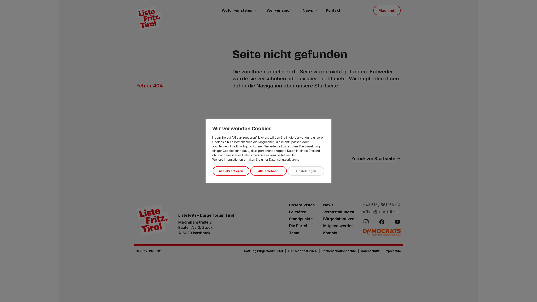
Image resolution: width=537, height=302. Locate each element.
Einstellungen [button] (306, 171)
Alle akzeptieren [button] (231, 171)
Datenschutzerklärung (284, 159)
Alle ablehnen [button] (268, 171)
